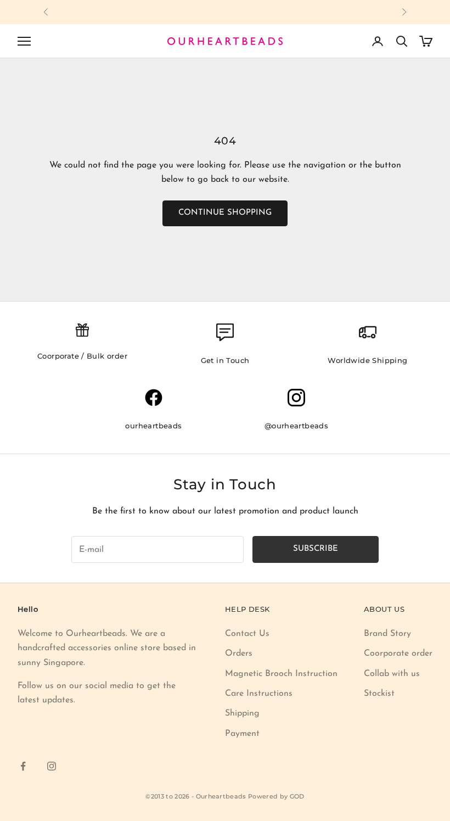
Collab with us (392, 673)
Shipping (242, 713)
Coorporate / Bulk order (82, 355)
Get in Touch (225, 360)
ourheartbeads (153, 425)
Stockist (379, 693)
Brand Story (387, 633)
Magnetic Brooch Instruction (281, 673)
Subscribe (315, 549)
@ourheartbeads (297, 425)
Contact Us (247, 633)
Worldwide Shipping (367, 360)
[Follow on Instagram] (51, 766)
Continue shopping (225, 213)
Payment (242, 733)
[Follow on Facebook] (23, 766)
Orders (238, 653)
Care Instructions (258, 693)
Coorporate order (398, 653)
